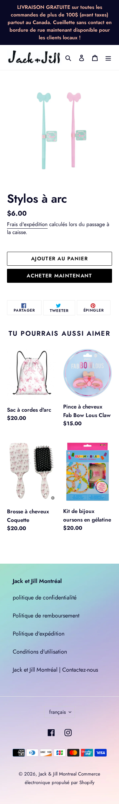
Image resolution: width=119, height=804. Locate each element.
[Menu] (108, 57)
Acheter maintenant (59, 275)
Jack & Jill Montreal (57, 773)
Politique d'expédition (38, 634)
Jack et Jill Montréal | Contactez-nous (55, 670)
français (57, 712)
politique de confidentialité (44, 597)
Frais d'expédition (27, 224)
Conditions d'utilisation (40, 652)
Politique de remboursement (46, 615)
